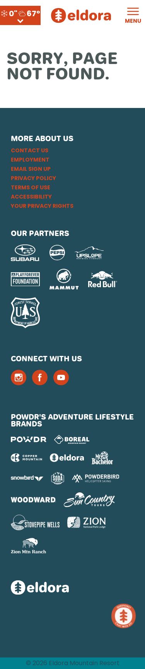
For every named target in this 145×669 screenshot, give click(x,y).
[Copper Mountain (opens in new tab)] (26, 457)
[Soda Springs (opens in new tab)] (57, 478)
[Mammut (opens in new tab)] (63, 279)
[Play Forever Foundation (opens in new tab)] (25, 279)
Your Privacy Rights (42, 206)
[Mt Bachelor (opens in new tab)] (102, 458)
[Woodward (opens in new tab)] (33, 499)
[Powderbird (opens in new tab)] (95, 478)
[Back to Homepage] (72, 588)
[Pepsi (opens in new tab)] (57, 252)
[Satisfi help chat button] (125, 616)
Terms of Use (30, 187)
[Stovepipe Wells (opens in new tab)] (35, 522)
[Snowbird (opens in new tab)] (27, 478)
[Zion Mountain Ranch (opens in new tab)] (28, 545)
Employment (30, 159)
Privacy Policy (33, 178)
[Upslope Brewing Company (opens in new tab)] (89, 253)
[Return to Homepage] (81, 15)
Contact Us (29, 150)
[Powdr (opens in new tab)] (28, 439)
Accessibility (31, 197)
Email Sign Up (31, 169)
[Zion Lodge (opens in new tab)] (86, 522)
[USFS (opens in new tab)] (25, 312)
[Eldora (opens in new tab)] (67, 457)
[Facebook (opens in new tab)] (40, 377)
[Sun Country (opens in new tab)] (89, 499)
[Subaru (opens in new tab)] (25, 252)
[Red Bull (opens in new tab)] (102, 279)
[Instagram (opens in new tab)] (18, 377)
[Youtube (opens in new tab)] (61, 377)
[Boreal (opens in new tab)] (71, 439)
